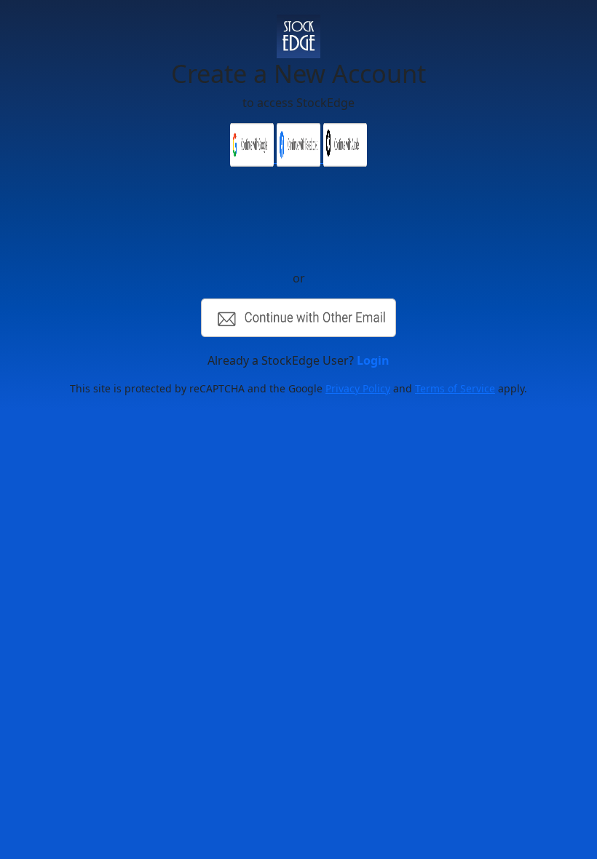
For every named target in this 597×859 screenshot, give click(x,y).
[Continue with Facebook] (300, 158)
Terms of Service (455, 388)
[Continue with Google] (253, 158)
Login (373, 360)
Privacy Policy (357, 388)
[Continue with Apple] (345, 158)
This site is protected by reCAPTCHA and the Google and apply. (298, 388)
